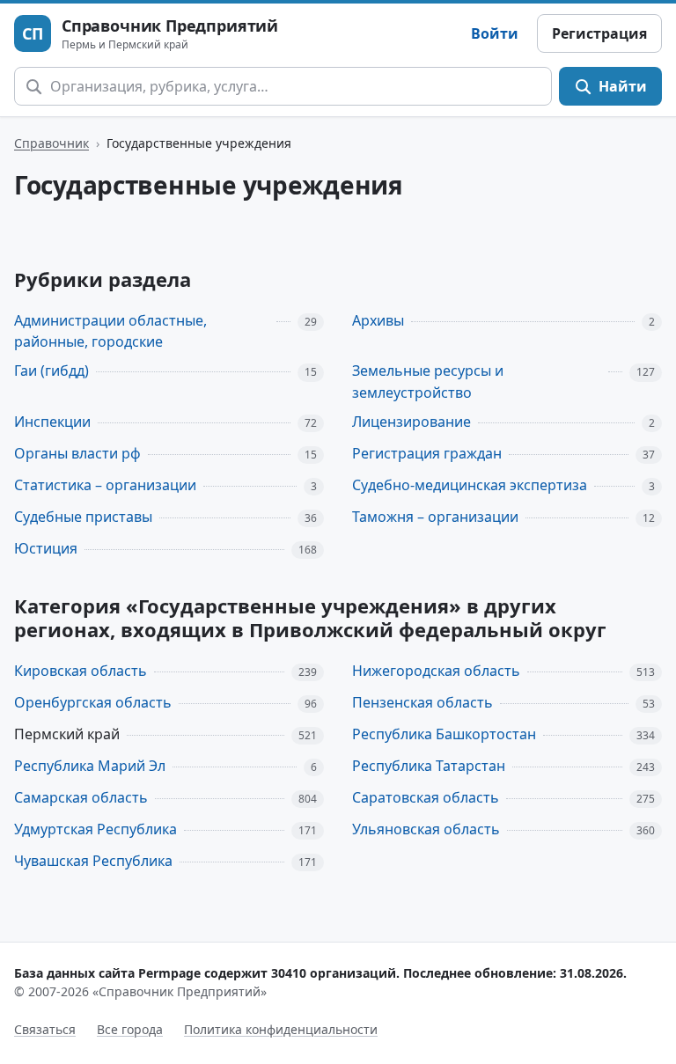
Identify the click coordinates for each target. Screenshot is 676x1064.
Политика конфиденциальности (281, 1029)
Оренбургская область (93, 702)
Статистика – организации (105, 485)
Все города (130, 1029)
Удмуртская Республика (95, 829)
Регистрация (599, 33)
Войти (494, 33)
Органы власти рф (77, 453)
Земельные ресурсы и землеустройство (427, 381)
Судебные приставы (83, 516)
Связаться (45, 1029)
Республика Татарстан (428, 765)
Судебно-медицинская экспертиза (469, 485)
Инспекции (52, 421)
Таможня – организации (435, 516)
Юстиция (45, 548)
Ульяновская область (426, 829)
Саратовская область (425, 797)
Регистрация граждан (427, 453)
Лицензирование (411, 421)
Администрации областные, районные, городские (110, 331)
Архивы (378, 320)
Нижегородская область (436, 670)
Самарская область (81, 797)
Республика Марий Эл (89, 765)
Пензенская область (422, 702)
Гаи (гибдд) (51, 370)
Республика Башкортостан (444, 734)
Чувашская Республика (93, 860)
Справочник (51, 143)
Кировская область (80, 670)
